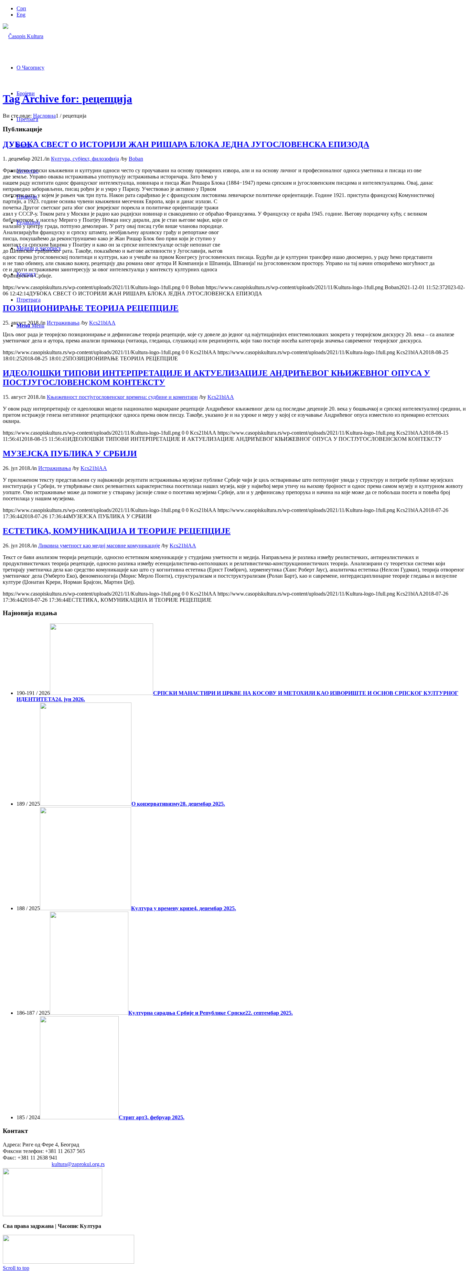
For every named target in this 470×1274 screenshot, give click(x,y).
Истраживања (63, 323)
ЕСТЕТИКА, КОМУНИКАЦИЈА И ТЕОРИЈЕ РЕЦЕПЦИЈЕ (117, 530)
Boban (136, 159)
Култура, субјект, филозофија (85, 159)
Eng (21, 15)
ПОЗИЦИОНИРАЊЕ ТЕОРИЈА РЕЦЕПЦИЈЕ (91, 308)
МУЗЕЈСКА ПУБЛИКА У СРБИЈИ (70, 453)
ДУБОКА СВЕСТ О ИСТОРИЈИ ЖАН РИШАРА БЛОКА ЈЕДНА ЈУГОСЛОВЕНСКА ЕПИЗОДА (186, 144)
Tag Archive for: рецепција (67, 98)
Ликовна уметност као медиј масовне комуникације (99, 545)
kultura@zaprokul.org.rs (78, 1164)
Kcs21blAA (102, 323)
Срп (21, 8)
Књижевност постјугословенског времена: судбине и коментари (122, 397)
